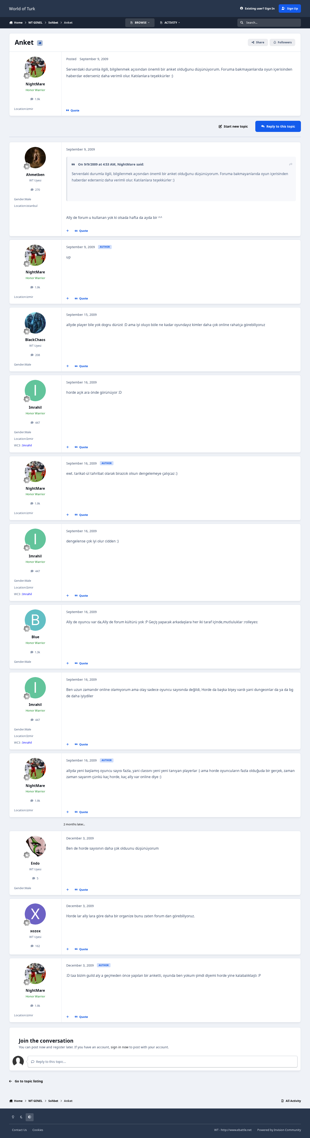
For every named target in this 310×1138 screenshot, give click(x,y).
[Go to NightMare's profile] (35, 67)
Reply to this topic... (50, 1061)
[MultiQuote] (67, 231)
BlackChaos (35, 339)
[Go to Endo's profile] (35, 846)
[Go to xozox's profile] (35, 914)
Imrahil (35, 407)
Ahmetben (35, 174)
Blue (35, 637)
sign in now (119, 1047)
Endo (35, 863)
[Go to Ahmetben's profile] (35, 157)
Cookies (37, 1130)
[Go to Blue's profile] (35, 620)
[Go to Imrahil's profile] (35, 390)
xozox (35, 931)
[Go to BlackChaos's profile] (35, 323)
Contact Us (19, 1130)
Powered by (279, 1130)
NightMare (35, 84)
